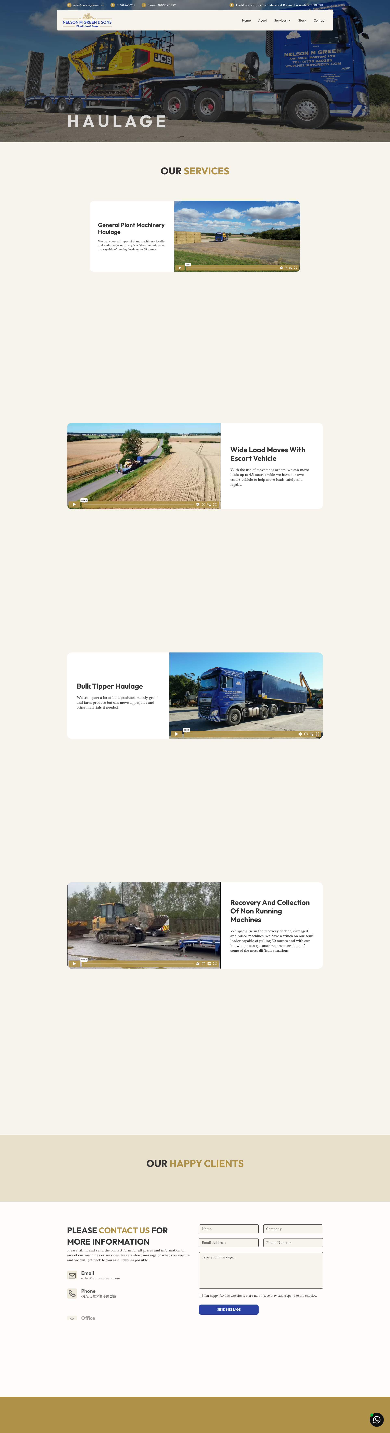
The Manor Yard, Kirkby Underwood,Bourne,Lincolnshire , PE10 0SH (112, 1315)
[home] (87, 20)
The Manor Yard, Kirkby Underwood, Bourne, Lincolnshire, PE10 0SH (279, 5)
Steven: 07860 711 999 (98, 1297)
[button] (282, 20)
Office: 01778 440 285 (98, 1292)
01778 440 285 (126, 5)
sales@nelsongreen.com (88, 5)
